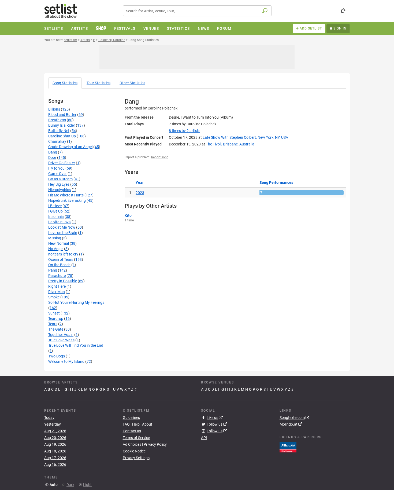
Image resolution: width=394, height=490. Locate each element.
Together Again (60, 334)
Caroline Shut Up (62, 136)
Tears (52, 324)
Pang (52, 270)
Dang (52, 152)
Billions (54, 109)
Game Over (57, 173)
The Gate (55, 329)
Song (65, 83)
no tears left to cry (63, 254)
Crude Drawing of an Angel (70, 147)
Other (132, 83)
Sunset (54, 313)
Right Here (57, 286)
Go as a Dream (60, 179)
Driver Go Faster (61, 163)
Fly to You (56, 168)
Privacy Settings (136, 458)
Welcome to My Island (66, 361)
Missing (54, 238)
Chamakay (57, 141)
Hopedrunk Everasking (67, 200)
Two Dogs (56, 356)
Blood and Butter (62, 114)
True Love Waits (61, 340)
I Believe (55, 206)
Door (52, 157)
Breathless (57, 120)
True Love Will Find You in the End (75, 345)
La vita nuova (59, 222)
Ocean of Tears (60, 259)
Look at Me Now (61, 227)
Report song (160, 157)
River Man (56, 292)
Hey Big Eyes (58, 184)
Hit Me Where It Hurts (66, 195)
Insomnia (56, 216)
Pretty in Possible (62, 281)
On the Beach (59, 265)
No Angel (55, 249)
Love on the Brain (62, 233)
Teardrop (55, 318)
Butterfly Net (58, 131)
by (184, 131)
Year (140, 182)
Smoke (54, 297)
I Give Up (55, 211)
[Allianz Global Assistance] (288, 446)
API (204, 438)
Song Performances (276, 182)
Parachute (57, 275)
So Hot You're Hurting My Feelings (76, 302)
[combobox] (197, 10)
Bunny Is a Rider (61, 125)
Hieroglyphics (59, 190)
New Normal (58, 243)
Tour (98, 83)
